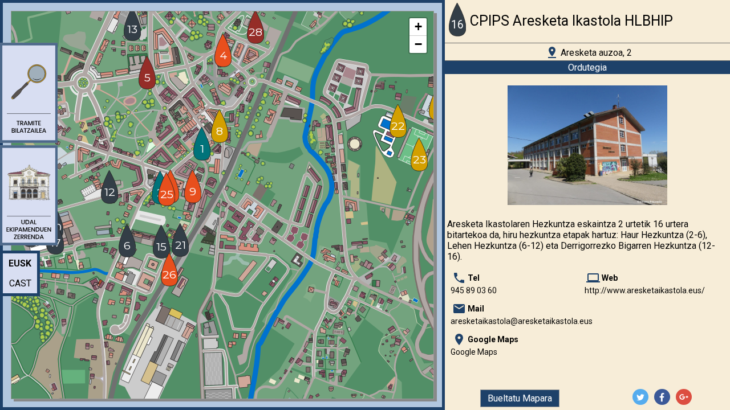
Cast (20, 283)
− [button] (418, 44)
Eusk (20, 263)
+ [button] (418, 26)
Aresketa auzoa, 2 (588, 52)
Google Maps (474, 351)
